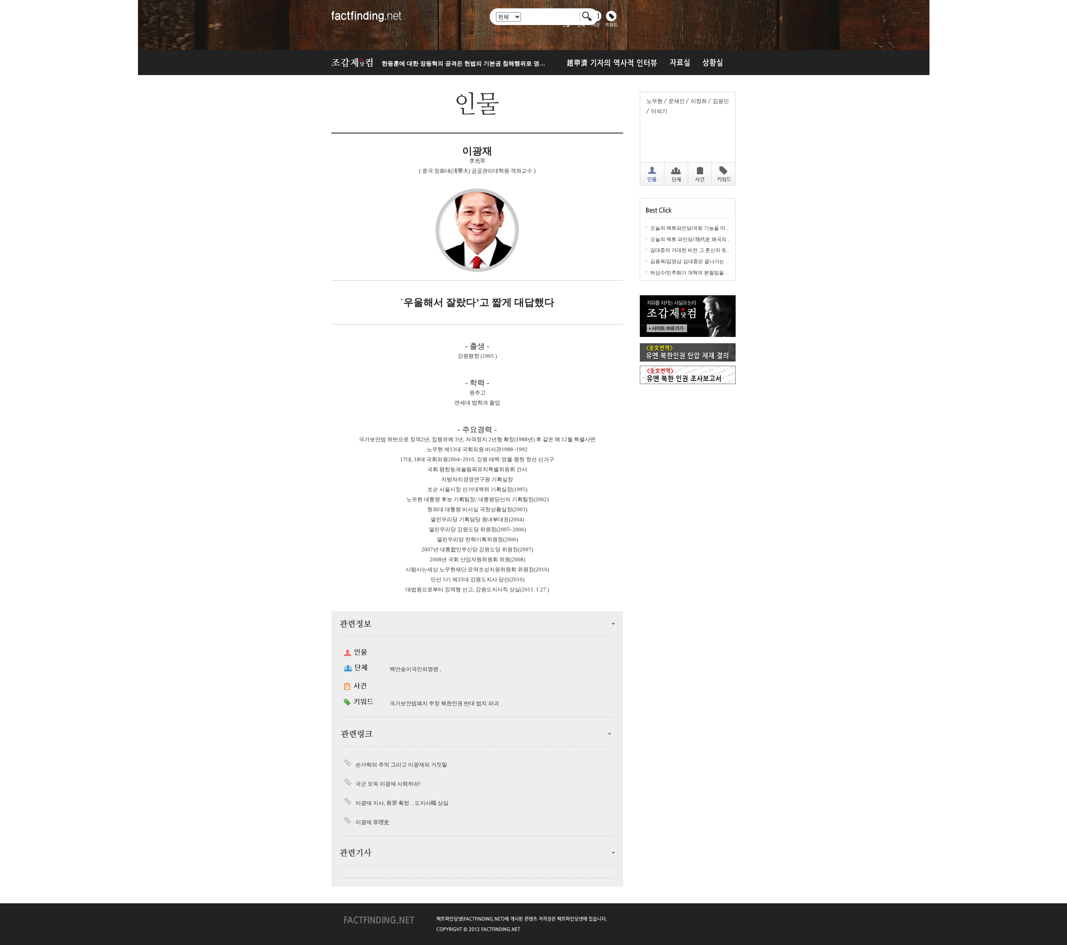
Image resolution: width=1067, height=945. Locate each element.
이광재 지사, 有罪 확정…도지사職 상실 (402, 803)
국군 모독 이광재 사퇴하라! (388, 784)
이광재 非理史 (372, 822)
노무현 (654, 101)
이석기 (659, 111)
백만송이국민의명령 (414, 669)
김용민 (721, 101)
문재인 (677, 101)
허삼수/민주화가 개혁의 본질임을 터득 (692, 273)
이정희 (699, 101)
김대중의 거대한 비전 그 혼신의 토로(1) (694, 250)
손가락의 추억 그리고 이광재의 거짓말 (401, 765)
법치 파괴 (487, 703)
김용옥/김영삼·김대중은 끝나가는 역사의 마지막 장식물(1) (714, 261)
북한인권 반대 (458, 703)
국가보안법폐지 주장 (415, 703)
